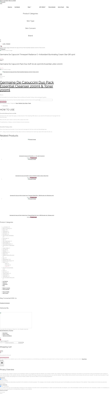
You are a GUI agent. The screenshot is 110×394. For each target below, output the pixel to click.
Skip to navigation (4, 0)
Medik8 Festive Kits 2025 (8, 255)
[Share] (1, 76)
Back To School (6, 228)
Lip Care (4, 249)
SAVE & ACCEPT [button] (4, 390)
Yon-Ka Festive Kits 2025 (8, 277)
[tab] (32, 105)
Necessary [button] (2, 377)
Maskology (5, 252)
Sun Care (5, 272)
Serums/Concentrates (8, 267)
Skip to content (12, 0)
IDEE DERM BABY (7, 243)
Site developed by (6, 330)
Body (4, 229)
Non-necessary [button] (3, 384)
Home (1, 47)
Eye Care (5, 234)
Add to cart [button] (34, 157)
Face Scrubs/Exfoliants (8, 235)
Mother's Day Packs (23, 103)
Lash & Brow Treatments (8, 245)
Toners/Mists (6, 273)
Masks (4, 253)
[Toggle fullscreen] (3, 76)
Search (20, 342)
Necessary (4, 379)
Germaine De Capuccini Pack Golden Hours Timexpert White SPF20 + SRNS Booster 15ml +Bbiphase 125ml (32, 195)
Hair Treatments (6, 241)
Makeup (4, 250)
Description (5, 105)
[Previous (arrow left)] (0, 393)
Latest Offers (6, 248)
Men (4, 258)
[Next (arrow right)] (1, 393)
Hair (3, 239)
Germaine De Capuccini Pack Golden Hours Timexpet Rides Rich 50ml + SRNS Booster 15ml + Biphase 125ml (32, 215)
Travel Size (5, 274)
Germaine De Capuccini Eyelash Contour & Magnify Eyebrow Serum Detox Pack (31, 175)
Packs (5, 47)
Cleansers (5, 232)
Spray (4, 270)
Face (8, 47)
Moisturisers (5, 259)
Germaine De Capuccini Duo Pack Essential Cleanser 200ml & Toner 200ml (27, 86)
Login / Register (6, 43)
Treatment (5, 276)
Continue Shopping (4, 357)
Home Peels (5, 242)
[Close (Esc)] (0, 76)
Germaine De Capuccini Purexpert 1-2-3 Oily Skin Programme (31, 155)
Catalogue (5, 231)
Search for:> (3, 342)
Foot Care (5, 238)
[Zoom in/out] (4, 76)
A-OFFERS (5, 227)
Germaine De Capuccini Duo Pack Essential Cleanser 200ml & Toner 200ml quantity (19, 100)
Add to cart (3, 101)
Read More (84, 359)
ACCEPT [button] (2, 360)
